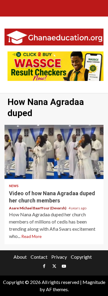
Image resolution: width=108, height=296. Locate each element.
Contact (39, 257)
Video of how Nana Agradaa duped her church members (54, 152)
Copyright (81, 257)
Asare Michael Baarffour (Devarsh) (38, 208)
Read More (31, 236)
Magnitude (93, 282)
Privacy (59, 257)
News (14, 185)
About (20, 257)
